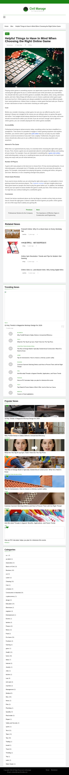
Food (7, 633)
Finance (19, 378)
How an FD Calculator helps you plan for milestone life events (35, 380)
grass (7, 648)
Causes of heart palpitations (25, 394)
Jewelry (8, 667)
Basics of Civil (10, 566)
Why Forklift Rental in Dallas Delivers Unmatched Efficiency (34, 335)
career (8, 577)
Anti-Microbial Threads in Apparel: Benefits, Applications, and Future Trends (39, 373)
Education (9, 603)
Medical (19, 391)
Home (47, 770)
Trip (7, 756)
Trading (8, 741)
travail (7, 745)
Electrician (9, 607)
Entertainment (10, 615)
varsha (24, 234)
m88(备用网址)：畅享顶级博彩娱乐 (33, 243)
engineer (8, 611)
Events (8, 618)
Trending (8, 753)
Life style (8, 682)
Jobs (7, 671)
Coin (7, 585)
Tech (6, 322)
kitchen (8, 674)
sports (8, 726)
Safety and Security (11, 723)
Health (8, 652)
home (18, 355)
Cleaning (8, 581)
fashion (19, 362)
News (7, 700)
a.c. (7, 555)
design (8, 600)
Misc (7, 34)
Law (7, 678)
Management (10, 689)
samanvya (10, 45)
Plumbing (8, 708)
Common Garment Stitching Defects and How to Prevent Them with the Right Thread (33, 506)
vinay (23, 246)
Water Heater (10, 764)
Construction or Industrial (26, 346)
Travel (7, 749)
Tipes (7, 734)
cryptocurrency (10, 596)
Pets (7, 704)
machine (8, 686)
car (7, 574)
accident (8, 559)
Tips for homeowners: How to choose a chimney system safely (35, 357)
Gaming (8, 645)
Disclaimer (54, 770)
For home (9, 637)
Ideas (7, 659)
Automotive (9, 563)
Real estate (9, 715)
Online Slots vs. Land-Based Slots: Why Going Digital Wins (42, 270)
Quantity (8, 712)
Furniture (8, 641)
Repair (8, 719)
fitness (8, 630)
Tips (18, 371)
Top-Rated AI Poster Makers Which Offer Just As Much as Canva (36, 387)
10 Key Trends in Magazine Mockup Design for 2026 (23, 325)
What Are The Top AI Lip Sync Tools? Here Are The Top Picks (35, 342)
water (7, 760)
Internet (8, 663)
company (8, 589)
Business (20, 332)
